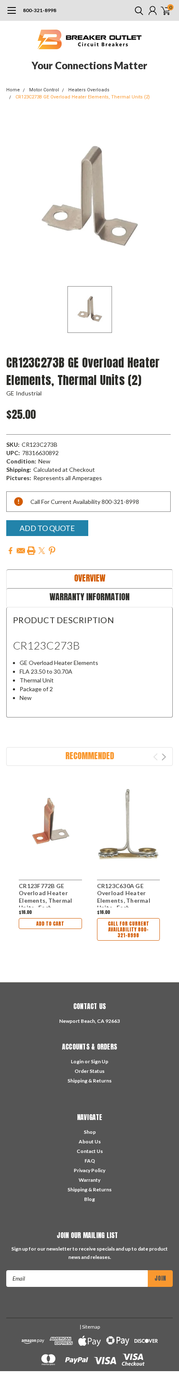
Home (13, 90)
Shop (90, 1132)
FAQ (90, 1161)
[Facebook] (10, 550)
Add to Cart (50, 923)
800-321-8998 (39, 10)
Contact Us (90, 1151)
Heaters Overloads (88, 90)
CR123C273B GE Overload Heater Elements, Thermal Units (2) (82, 97)
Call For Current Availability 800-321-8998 (128, 929)
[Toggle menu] (11, 14)
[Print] (31, 550)
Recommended (89, 755)
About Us (90, 1141)
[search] (137, 10)
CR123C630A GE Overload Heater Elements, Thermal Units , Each (123, 896)
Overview (89, 577)
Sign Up (99, 1061)
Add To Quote (47, 528)
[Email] (21, 550)
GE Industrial (24, 393)
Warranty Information (89, 596)
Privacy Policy (89, 1170)
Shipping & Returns (89, 1080)
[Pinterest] (52, 550)
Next (164, 757)
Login (77, 1061)
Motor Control (44, 90)
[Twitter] (41, 550)
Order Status (89, 1071)
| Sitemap (90, 1327)
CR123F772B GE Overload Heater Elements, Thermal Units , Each (45, 896)
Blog (89, 1199)
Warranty (89, 1180)
